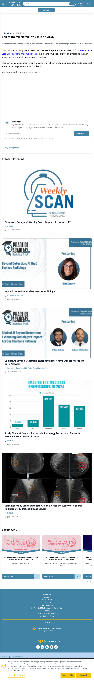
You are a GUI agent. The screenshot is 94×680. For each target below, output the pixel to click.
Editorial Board (47, 605)
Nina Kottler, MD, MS (15, 295)
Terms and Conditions (47, 613)
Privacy (47, 610)
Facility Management (11, 148)
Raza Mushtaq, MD (40, 368)
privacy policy (48, 138)
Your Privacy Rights (47, 616)
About (47, 597)
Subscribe (80, 133)
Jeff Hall (10, 226)
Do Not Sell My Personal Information (47, 608)
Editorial (47, 602)
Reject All (83, 675)
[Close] (90, 661)
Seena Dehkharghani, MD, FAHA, (19, 368)
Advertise (47, 594)
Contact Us (47, 600)
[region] (47, 669)
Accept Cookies (67, 675)
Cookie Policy (18, 670)
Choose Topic (44, 10)
